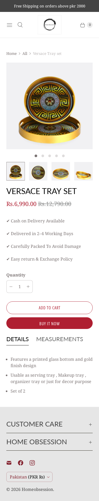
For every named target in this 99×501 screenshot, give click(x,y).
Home (11, 53)
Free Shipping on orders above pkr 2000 (49, 5)
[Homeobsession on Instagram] (35, 463)
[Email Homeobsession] (12, 463)
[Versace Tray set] (49, 106)
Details (17, 338)
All (24, 53)
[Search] (20, 25)
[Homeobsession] (50, 24)
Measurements (59, 338)
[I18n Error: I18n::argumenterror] (15, 171)
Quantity (15, 275)
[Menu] (9, 25)
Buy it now (49, 324)
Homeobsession (37, 489)
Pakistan (27, 477)
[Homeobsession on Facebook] (24, 463)
